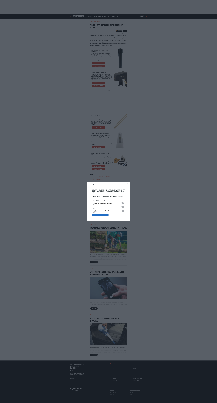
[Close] (128, 184)
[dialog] (108, 201)
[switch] (122, 203)
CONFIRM (100, 214)
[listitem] (108, 200)
